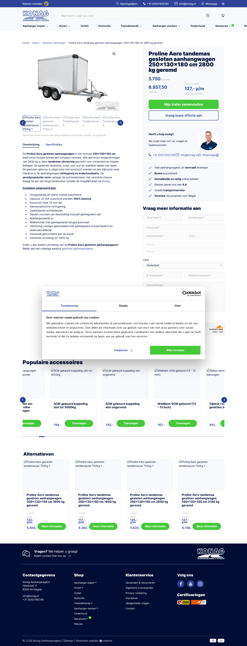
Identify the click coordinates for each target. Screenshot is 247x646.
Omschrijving (31, 144)
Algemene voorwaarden (139, 587)
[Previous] (23, 123)
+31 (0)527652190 (158, 3)
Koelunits (104, 25)
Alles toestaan (175, 350)
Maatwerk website (87, 640)
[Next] (120, 123)
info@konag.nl (187, 3)
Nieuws (78, 623)
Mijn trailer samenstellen (183, 104)
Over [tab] (178, 305)
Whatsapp (211, 3)
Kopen (36, 42)
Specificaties (54, 144)
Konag (105, 181)
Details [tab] (123, 305)
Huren (63, 25)
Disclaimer (132, 598)
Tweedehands (130, 25)
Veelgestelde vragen (137, 603)
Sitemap (68, 640)
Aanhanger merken (164, 25)
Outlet (84, 25)
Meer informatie (193, 93)
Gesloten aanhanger (54, 42)
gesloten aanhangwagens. (78, 248)
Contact (130, 608)
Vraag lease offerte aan (183, 115)
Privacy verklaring (136, 593)
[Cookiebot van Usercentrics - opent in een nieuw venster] (185, 293)
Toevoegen (51, 423)
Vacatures (221, 25)
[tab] (31, 145)
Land (146, 259)
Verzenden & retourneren (140, 582)
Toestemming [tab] (69, 305)
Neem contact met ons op (50, 555)
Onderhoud (198, 25)
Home (26, 42)
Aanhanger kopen (34, 25)
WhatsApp (208, 155)
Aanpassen (121, 350)
